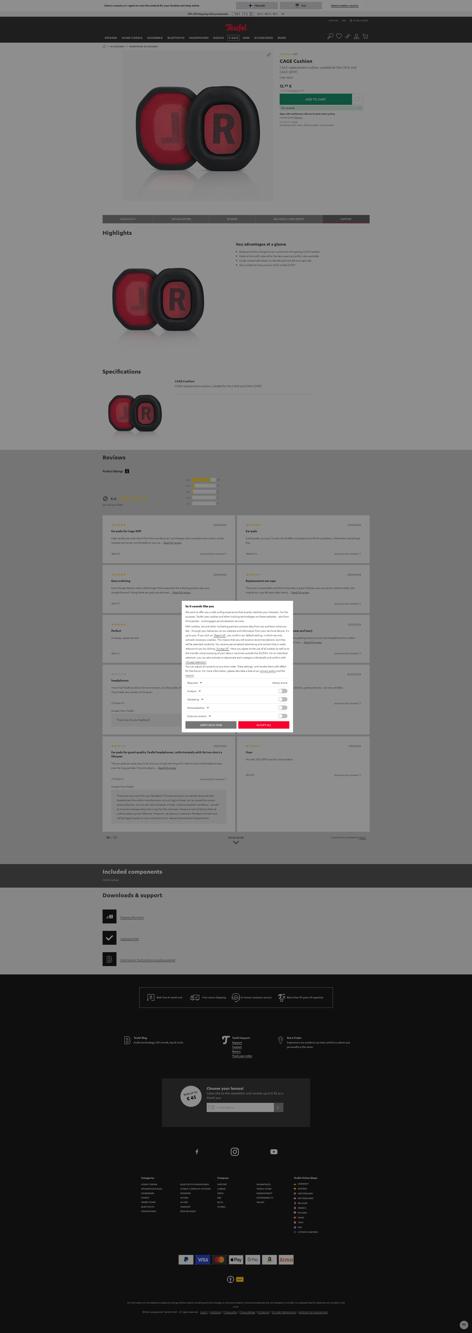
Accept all (263, 725)
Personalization (196, 707)
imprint (189, 675)
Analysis (191, 691)
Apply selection (211, 725)
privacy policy (268, 670)
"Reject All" (219, 635)
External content (196, 716)
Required (192, 682)
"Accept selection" (195, 662)
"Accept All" (222, 648)
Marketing (193, 699)
